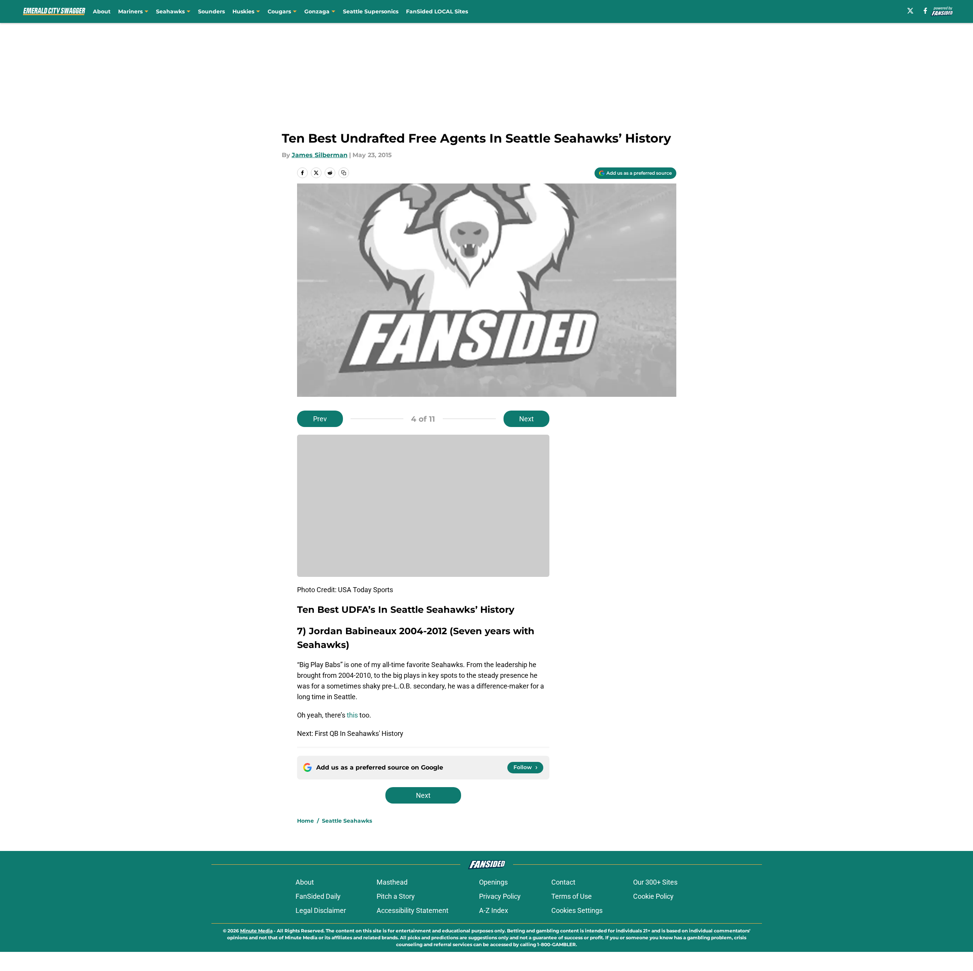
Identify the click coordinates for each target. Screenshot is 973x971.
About (101, 11)
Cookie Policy (653, 896)
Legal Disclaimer (321, 910)
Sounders (211, 11)
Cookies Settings (577, 910)
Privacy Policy (500, 896)
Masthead (392, 882)
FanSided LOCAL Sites (437, 11)
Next (526, 419)
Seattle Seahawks (347, 820)
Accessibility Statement (412, 910)
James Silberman (320, 155)
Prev (320, 419)
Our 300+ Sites (655, 882)
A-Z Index (493, 910)
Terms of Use (571, 896)
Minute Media (256, 931)
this (352, 715)
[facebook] (925, 11)
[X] (910, 11)
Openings (493, 882)
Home (305, 820)
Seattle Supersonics (370, 11)
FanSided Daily (318, 896)
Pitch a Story (396, 896)
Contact (563, 882)
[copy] (343, 172)
